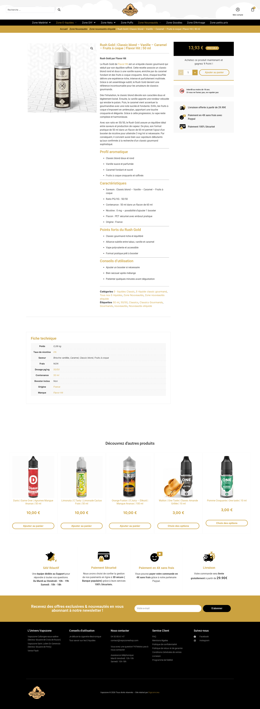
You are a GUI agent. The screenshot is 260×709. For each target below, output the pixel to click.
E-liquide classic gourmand (151, 291)
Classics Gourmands (151, 302)
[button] (42, 23)
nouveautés (120, 305)
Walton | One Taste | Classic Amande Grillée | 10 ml (178, 502)
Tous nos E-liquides (111, 295)
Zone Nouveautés (78, 29)
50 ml (116, 302)
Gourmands (106, 305)
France (56, 386)
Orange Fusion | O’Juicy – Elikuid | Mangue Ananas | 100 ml (130, 502)
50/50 (124, 302)
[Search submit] (59, 10)
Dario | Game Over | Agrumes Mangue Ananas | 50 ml (33, 502)
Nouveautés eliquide (140, 305)
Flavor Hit (123, 64)
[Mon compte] (238, 9)
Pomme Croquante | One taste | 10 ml (227, 500)
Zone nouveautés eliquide (102, 29)
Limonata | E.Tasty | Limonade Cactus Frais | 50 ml (81, 502)
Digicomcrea (153, 692)
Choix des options (178, 525)
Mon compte (238, 15)
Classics (133, 302)
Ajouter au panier (33, 525)
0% (55, 352)
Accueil (64, 29)
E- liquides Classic (124, 291)
